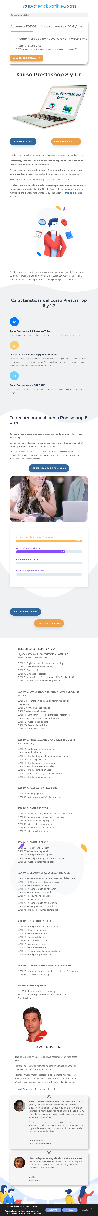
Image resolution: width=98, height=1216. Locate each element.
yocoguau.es (35, 1179)
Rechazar (70, 1210)
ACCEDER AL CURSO (23, 141)
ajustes (38, 1213)
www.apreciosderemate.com (43, 1125)
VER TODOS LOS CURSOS (25, 612)
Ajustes (85, 1210)
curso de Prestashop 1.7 (26, 1089)
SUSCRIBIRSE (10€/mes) (26, 58)
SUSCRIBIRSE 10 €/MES (66, 141)
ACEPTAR (53, 1210)
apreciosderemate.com (40, 1143)
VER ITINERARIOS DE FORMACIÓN (49, 468)
